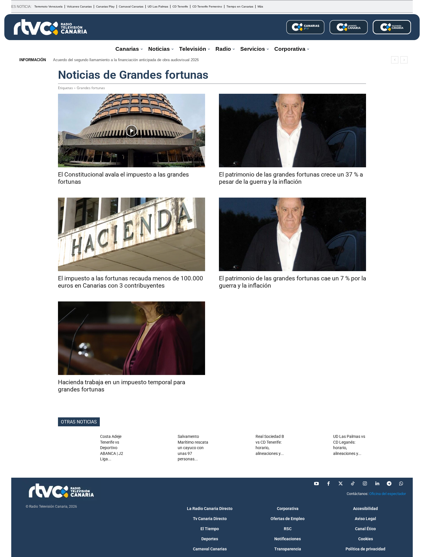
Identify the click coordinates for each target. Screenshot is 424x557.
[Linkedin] (377, 483)
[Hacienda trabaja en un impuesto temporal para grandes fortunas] (131, 338)
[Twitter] (340, 483)
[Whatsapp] (401, 483)
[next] (404, 59)
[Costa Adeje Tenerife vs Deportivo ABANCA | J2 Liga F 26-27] (76, 447)
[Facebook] (328, 483)
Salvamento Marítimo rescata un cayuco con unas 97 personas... (193, 447)
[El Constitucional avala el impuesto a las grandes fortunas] (131, 130)
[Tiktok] (352, 483)
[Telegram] (389, 483)
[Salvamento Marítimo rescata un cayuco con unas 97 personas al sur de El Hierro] (154, 447)
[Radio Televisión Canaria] (50, 27)
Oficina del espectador (387, 494)
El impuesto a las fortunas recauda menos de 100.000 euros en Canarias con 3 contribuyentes (130, 282)
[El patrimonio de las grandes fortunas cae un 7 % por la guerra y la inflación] (292, 234)
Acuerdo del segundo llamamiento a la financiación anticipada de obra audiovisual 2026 (126, 60)
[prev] (394, 59)
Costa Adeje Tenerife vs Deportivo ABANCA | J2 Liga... (111, 447)
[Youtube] (316, 483)
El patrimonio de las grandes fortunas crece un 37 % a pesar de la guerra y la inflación (291, 178)
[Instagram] (364, 483)
